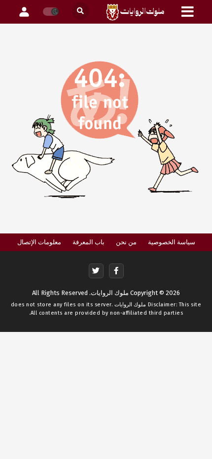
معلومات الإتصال (39, 242)
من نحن (126, 242)
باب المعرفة (88, 242)
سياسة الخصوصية (171, 242)
